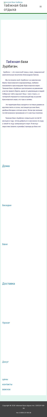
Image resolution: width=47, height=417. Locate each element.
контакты (7, 384)
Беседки (6, 205)
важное (6, 389)
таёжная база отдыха (15, 7)
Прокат (6, 322)
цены (5, 379)
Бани (5, 244)
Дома (6, 166)
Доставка (8, 283)
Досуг (5, 361)
